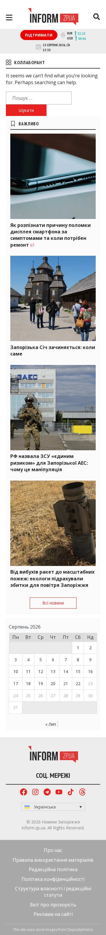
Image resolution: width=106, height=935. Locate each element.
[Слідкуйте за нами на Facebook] (23, 792)
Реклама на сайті (53, 914)
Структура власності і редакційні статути (53, 891)
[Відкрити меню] (9, 17)
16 (90, 671)
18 (28, 683)
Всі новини (53, 603)
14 (65, 671)
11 (28, 671)
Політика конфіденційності (53, 879)
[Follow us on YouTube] (58, 792)
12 (40, 671)
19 (40, 683)
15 (78, 671)
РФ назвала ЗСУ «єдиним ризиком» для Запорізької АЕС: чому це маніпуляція (49, 463)
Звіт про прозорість (53, 904)
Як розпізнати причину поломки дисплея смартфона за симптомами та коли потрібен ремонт (50, 235)
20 (53, 683)
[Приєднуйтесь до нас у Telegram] (47, 792)
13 (53, 671)
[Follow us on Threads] (82, 792)
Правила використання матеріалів (53, 860)
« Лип (50, 724)
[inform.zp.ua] (53, 17)
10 (15, 671)
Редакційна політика (53, 869)
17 (15, 683)
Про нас (53, 850)
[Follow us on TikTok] (70, 792)
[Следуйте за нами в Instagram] (35, 792)
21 (65, 683)
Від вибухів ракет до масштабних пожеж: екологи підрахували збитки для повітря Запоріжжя (52, 578)
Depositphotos (80, 929)
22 (78, 683)
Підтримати (38, 35)
